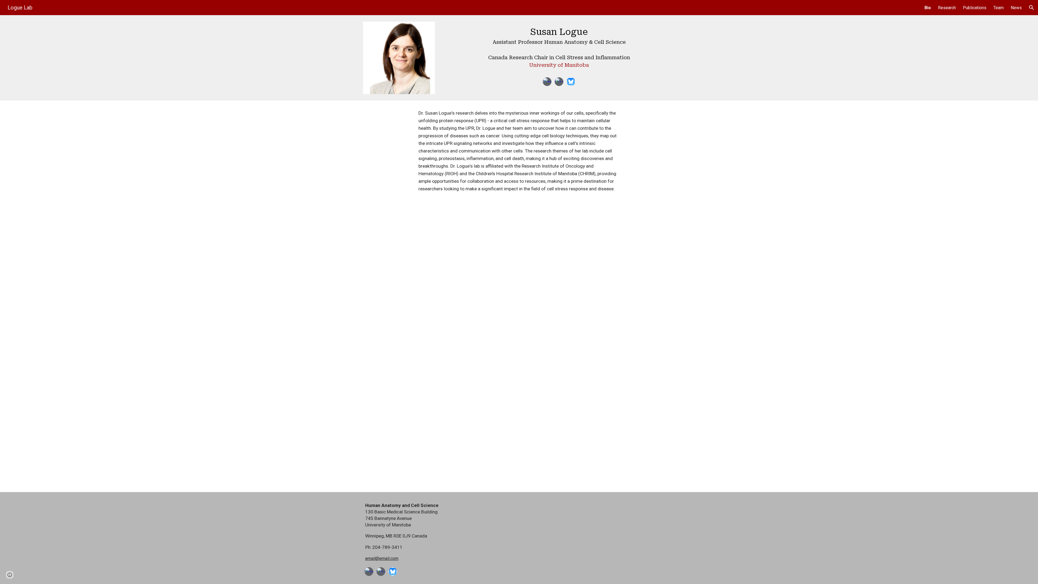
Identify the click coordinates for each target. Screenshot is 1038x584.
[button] (1031, 7)
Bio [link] (927, 7)
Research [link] (947, 7)
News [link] (1016, 7)
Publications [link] (974, 7)
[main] (559, 49)
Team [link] (998, 7)
